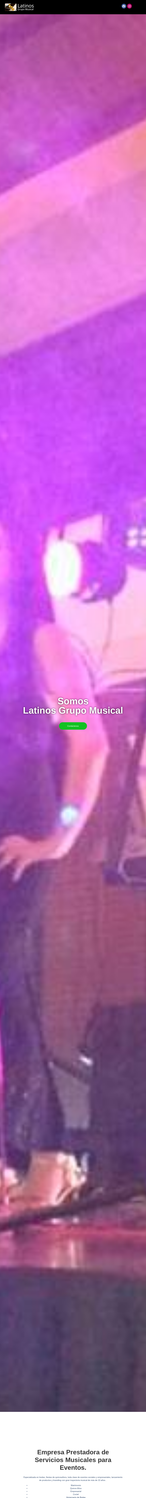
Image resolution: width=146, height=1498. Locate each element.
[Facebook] (123, 6)
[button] (73, 6)
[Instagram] (129, 6)
